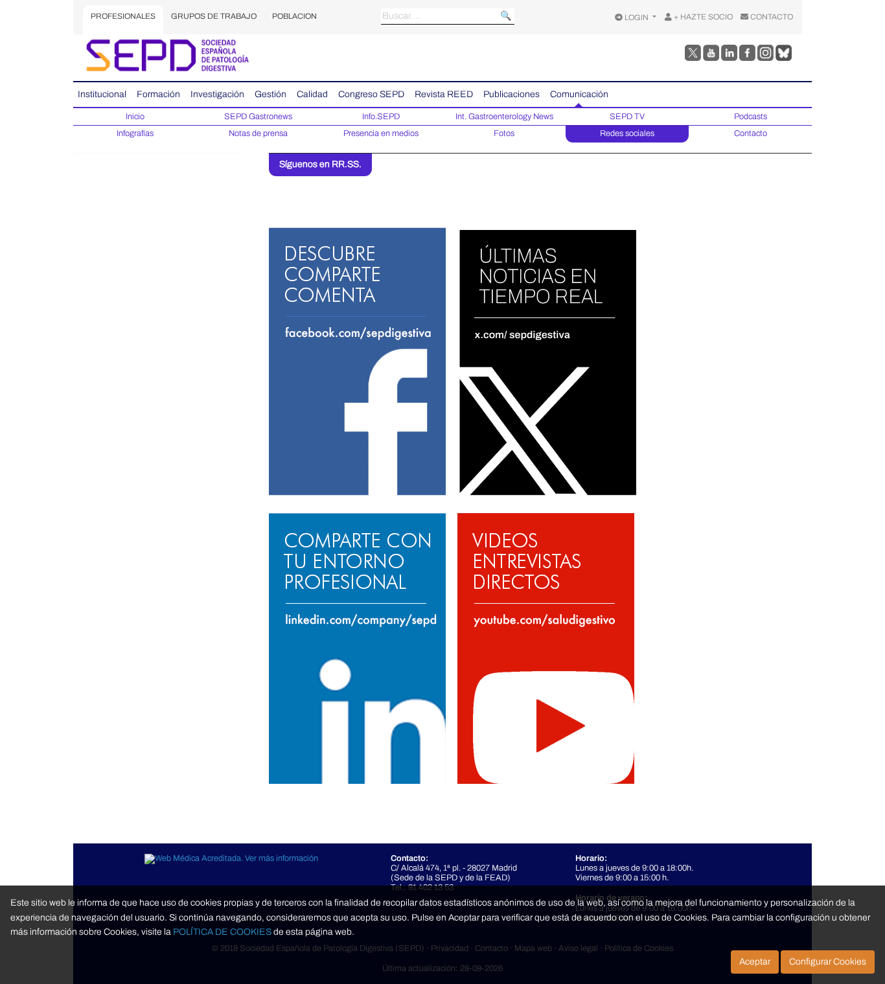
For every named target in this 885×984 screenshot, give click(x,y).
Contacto (750, 133)
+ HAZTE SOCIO (702, 16)
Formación (158, 94)
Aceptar (754, 962)
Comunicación (579, 94)
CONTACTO (770, 16)
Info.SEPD (381, 116)
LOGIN (636, 17)
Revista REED (444, 94)
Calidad (312, 94)
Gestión (270, 94)
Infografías (135, 133)
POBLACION (294, 16)
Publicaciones (511, 94)
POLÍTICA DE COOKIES (222, 932)
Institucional (102, 94)
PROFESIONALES (123, 16)
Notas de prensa (258, 133)
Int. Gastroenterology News (504, 116)
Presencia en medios (381, 133)
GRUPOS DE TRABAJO (214, 16)
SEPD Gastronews (258, 116)
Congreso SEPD (371, 94)
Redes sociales (627, 133)
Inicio (135, 116)
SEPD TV (627, 116)
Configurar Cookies (827, 962)
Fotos (504, 133)
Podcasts (750, 116)
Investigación (217, 94)
